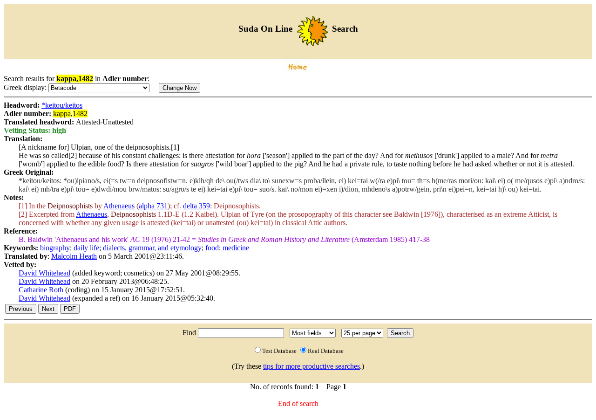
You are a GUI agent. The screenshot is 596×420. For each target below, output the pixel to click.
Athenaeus (119, 206)
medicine (236, 248)
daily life (86, 248)
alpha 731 (153, 206)
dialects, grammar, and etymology (152, 248)
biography (55, 248)
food (212, 248)
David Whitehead (44, 273)
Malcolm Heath (74, 256)
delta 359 (196, 206)
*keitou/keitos (61, 105)
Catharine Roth (41, 290)
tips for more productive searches (311, 366)
